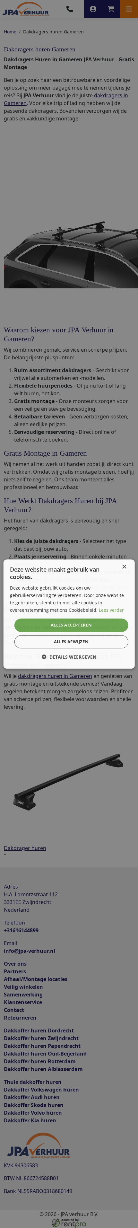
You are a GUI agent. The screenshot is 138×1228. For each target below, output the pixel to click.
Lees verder (111, 610)
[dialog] (69, 614)
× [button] (124, 567)
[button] (69, 657)
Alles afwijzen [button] (71, 642)
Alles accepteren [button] (71, 625)
